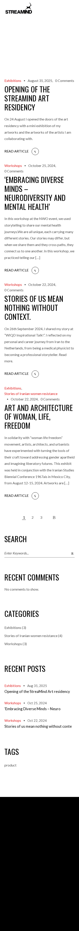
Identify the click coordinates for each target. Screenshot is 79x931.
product (10, 765)
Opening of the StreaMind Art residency (27, 98)
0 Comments (64, 81)
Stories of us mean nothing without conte (38, 726)
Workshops (13, 166)
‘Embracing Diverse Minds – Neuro (32, 708)
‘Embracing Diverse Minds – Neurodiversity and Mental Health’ (35, 193)
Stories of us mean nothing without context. (33, 307)
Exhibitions (12, 81)
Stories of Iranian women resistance (30, 394)
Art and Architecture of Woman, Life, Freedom (38, 416)
